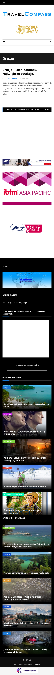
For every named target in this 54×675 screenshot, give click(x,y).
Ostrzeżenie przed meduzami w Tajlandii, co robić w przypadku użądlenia (26, 545)
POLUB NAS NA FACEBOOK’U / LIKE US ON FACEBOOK (27, 109)
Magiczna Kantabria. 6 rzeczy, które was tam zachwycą (26, 624)
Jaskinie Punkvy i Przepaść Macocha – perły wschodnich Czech (25, 650)
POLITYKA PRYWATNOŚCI (27, 365)
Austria (7, 468)
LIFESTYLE (7, 414)
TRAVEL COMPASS (33, 664)
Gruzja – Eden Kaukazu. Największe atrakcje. (20, 72)
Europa (7, 554)
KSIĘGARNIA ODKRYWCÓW (13, 494)
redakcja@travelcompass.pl (15, 302)
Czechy (6, 633)
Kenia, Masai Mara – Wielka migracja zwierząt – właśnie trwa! (22, 598)
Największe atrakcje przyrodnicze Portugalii (26, 573)
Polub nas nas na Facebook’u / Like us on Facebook (24, 312)
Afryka (6, 580)
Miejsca (7, 388)
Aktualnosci (9, 442)
